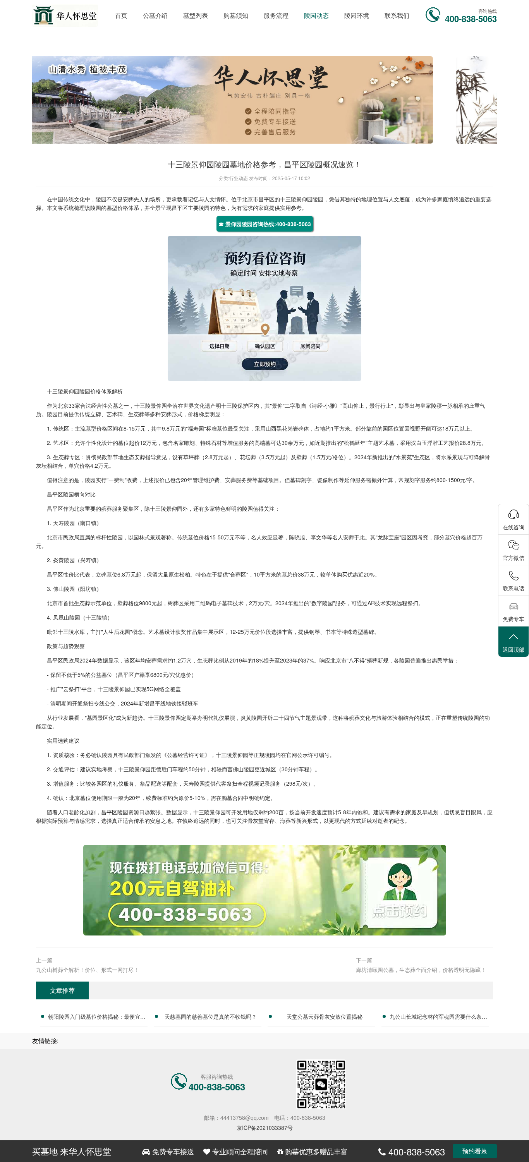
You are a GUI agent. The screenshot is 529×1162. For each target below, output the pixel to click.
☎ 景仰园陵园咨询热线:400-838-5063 (264, 224)
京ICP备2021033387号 (265, 1127)
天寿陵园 (64, 523)
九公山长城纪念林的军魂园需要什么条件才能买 (438, 1018)
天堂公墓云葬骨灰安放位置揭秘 (324, 1016)
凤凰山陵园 (66, 617)
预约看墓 (474, 1151)
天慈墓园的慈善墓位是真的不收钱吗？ (211, 1016)
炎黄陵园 (64, 560)
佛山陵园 (64, 588)
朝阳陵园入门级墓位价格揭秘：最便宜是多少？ (97, 1018)
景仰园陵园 (309, 199)
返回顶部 (513, 649)
